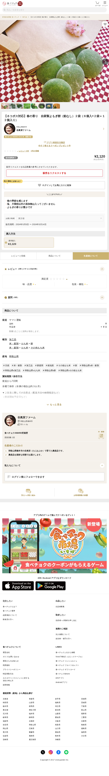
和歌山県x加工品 (12, 370)
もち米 (24, 343)
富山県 (83, 710)
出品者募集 (60, 607)
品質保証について (10, 615)
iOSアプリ (60, 678)
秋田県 (5, 703)
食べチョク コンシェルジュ (66, 661)
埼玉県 (57, 706)
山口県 (57, 728)
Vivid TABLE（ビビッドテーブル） (69, 657)
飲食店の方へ (8, 619)
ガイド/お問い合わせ (11, 657)
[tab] (18, 256)
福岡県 (83, 732)
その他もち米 (38, 348)
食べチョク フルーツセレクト (67, 665)
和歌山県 (14, 356)
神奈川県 (32, 710)
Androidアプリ (61, 682)
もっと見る (56, 404)
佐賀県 (5, 736)
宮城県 (83, 699)
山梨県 (57, 714)
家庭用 (40, 365)
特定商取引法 (8, 674)
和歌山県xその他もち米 (71, 370)
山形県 (31, 703)
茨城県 (83, 703)
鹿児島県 (32, 740)
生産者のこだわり (14, 445)
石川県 (5, 714)
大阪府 (57, 721)
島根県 (83, 725)
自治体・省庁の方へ (64, 639)
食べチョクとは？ (10, 607)
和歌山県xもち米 (32, 370)
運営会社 (6, 652)
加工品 (12, 339)
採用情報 (6, 685)
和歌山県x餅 (50, 370)
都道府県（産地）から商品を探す (18, 693)
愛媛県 (31, 732)
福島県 (57, 703)
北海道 (5, 699)
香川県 (5, 732)
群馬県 (31, 706)
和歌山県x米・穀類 (90, 365)
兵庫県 (83, 721)
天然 (7, 365)
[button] (54, 277)
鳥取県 (57, 725)
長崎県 (31, 736)
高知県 (57, 732)
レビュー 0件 (24, 151)
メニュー (105, 5)
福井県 (31, 714)
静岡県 (31, 717)
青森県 (31, 699)
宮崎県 (5, 740)
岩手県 (57, 699)
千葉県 (83, 706)
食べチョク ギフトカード (66, 670)
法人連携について (63, 634)
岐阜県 (5, 717)
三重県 (83, 717)
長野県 (83, 714)
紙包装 (51, 365)
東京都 (5, 710)
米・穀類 (14, 343)
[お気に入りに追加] (105, 24)
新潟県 (57, 710)
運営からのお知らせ (11, 661)
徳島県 (83, 728)
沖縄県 (57, 740)
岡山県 (5, 728)
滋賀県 (5, 721)
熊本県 (57, 736)
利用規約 (6, 665)
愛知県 (57, 717)
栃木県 (5, 706)
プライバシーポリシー (11, 670)
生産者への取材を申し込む (66, 620)
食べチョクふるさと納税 (65, 652)
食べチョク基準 (9, 611)
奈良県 (5, 725)
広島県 (31, 728)
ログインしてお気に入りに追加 (56, 185)
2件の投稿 (35, 151)
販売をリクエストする (54, 173)
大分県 (83, 736)
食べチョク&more (63, 674)
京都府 (31, 721)
